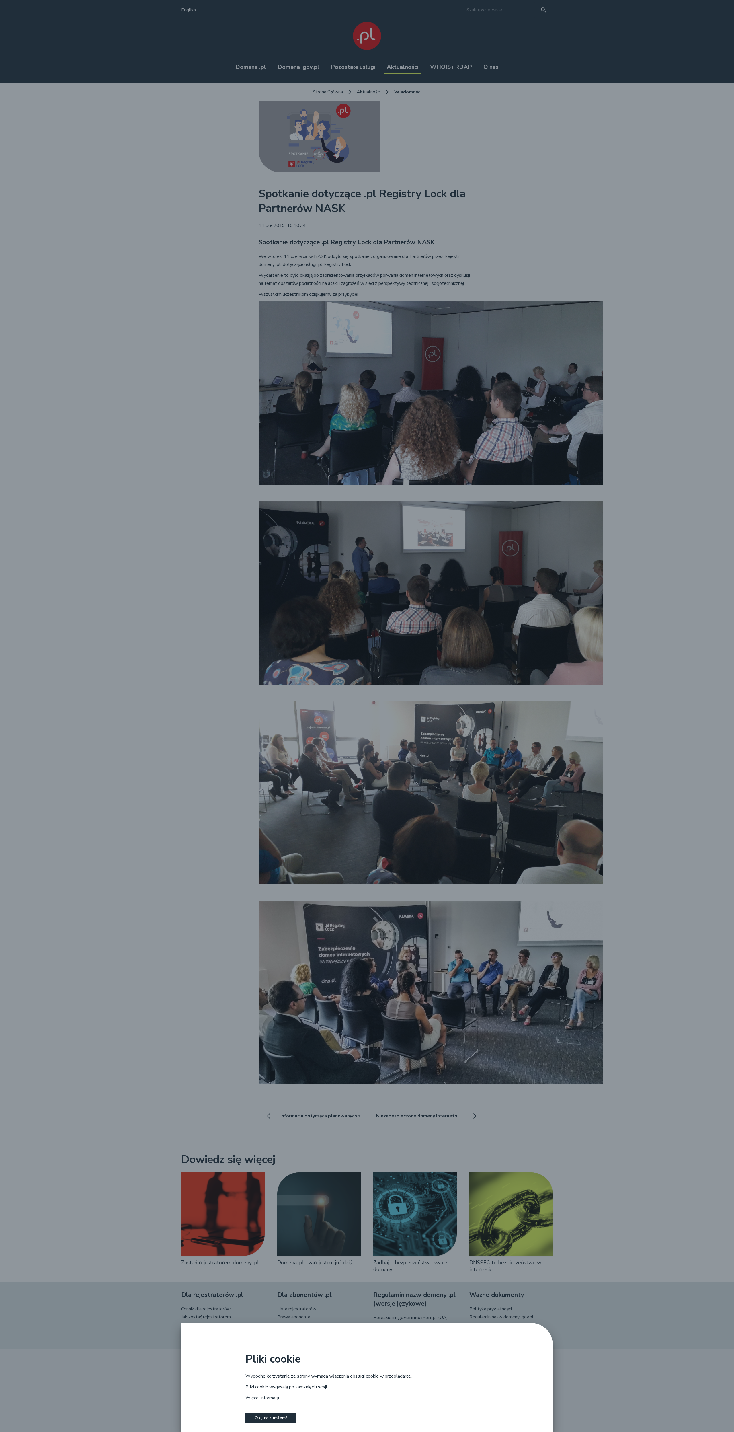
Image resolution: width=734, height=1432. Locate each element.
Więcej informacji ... (264, 1398)
